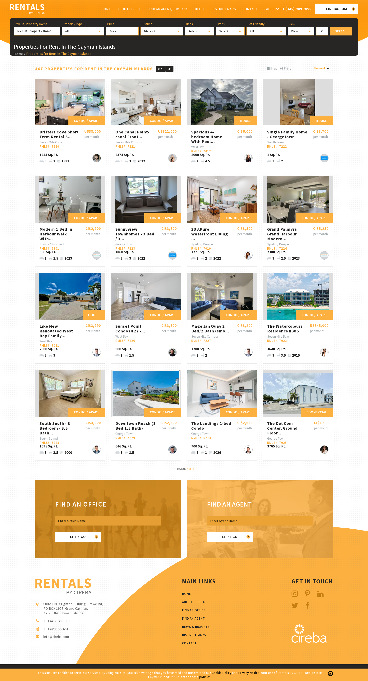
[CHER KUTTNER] (248, 255)
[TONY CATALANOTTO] (324, 158)
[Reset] (322, 31)
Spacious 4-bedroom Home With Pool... (206, 136)
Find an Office (193, 610)
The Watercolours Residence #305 (285, 328)
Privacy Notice (249, 673)
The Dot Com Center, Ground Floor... (282, 428)
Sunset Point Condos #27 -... (130, 328)
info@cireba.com (56, 636)
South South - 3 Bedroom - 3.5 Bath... (54, 428)
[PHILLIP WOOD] (172, 450)
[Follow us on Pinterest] (307, 593)
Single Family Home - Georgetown (287, 134)
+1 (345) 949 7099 (295, 9)
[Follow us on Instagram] (295, 593)
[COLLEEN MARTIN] (324, 450)
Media (200, 9)
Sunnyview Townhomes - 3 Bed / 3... (134, 233)
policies (205, 677)
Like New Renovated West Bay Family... (56, 330)
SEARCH (341, 31)
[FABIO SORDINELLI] (248, 450)
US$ (160, 69)
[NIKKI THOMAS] (172, 158)
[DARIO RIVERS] (172, 352)
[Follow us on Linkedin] (320, 593)
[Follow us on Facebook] (307, 605)
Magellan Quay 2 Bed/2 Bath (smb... (210, 328)
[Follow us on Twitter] (295, 605)
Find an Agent (193, 618)
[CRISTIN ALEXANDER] (324, 352)
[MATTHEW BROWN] (97, 450)
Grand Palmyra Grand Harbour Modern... (282, 233)
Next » (190, 468)
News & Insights (196, 627)
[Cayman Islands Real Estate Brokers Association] (309, 641)
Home (106, 9)
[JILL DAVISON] (248, 158)
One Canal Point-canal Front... (132, 134)
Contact (250, 9)
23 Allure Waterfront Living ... (209, 233)
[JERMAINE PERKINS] (97, 255)
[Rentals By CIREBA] (27, 9)
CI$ (169, 69)
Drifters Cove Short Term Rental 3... (59, 134)
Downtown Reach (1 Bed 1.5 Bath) (135, 426)
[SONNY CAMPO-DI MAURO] (97, 158)
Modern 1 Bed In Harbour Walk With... (55, 233)
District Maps (223, 9)
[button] (83, 31)
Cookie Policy (222, 673)
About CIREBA (129, 9)
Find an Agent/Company (167, 9)
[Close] (330, 674)
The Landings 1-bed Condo (211, 426)
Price (113, 31)
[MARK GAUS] (97, 352)
